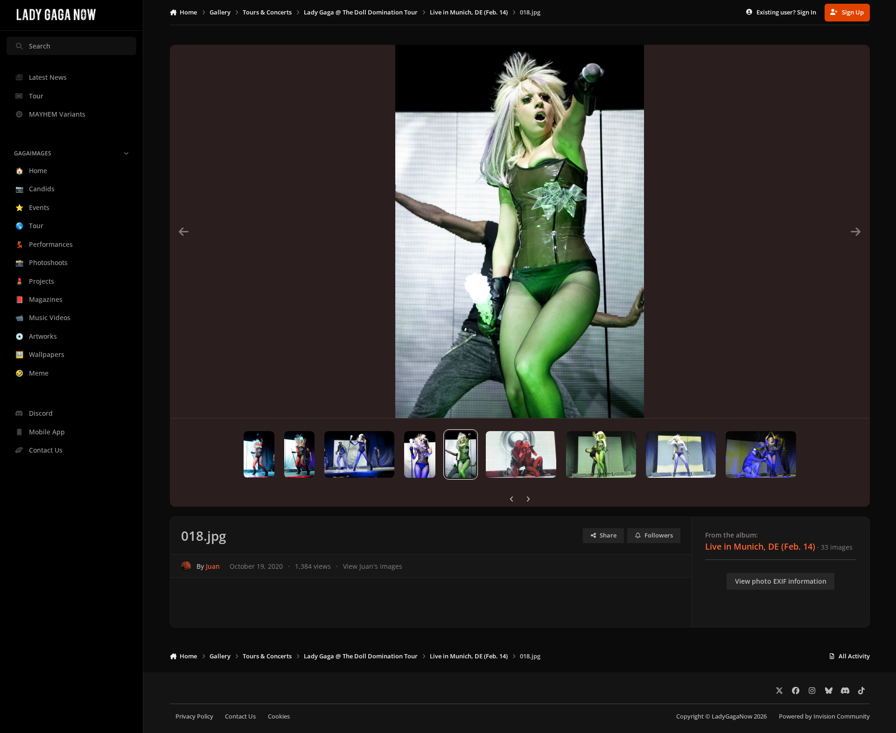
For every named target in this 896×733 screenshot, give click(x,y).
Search (39, 46)
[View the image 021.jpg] (299, 454)
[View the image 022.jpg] (259, 454)
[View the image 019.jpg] (419, 454)
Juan (213, 566)
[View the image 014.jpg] (761, 454)
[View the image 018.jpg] (460, 454)
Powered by (824, 716)
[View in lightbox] (519, 231)
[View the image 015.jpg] (681, 454)
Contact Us (240, 716)
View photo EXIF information (780, 581)
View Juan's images (372, 566)
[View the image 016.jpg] (601, 454)
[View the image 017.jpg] (521, 454)
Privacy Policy (194, 716)
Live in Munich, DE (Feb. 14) (760, 546)
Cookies (279, 716)
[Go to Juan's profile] (186, 566)
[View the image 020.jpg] (359, 454)
